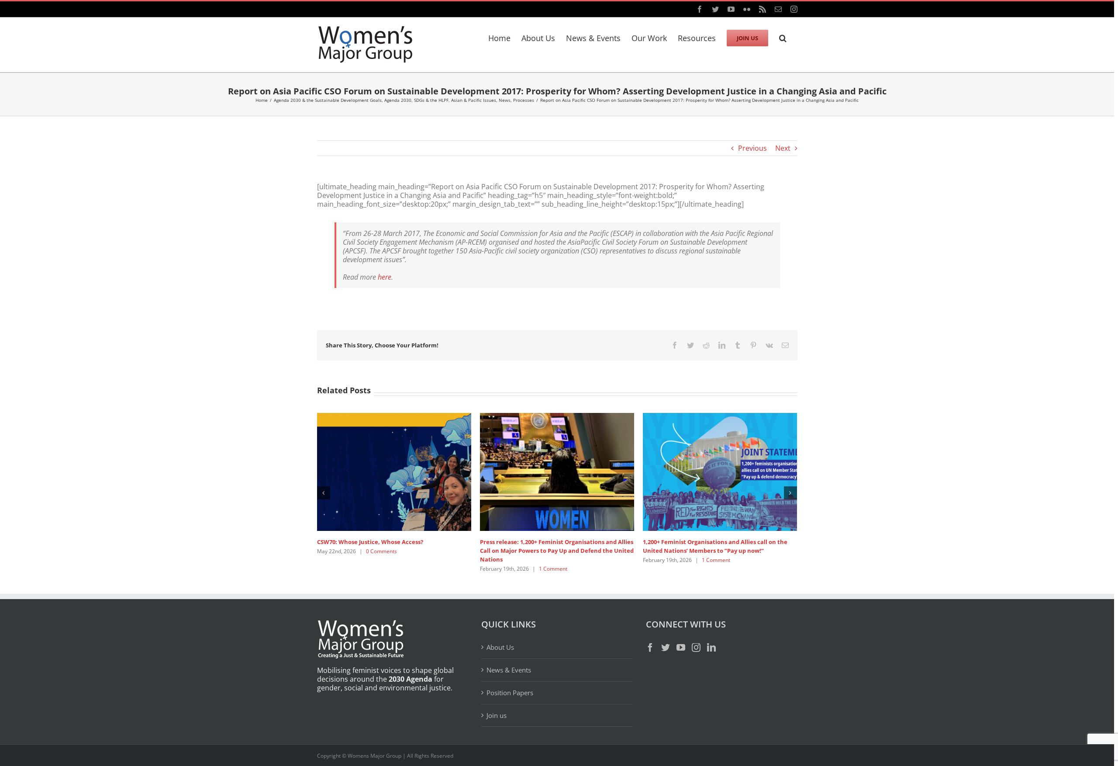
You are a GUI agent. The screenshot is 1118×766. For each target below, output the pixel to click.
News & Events (509, 669)
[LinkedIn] (711, 647)
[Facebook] (650, 647)
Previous (752, 148)
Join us (497, 715)
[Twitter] (665, 647)
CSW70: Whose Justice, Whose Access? (370, 542)
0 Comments (381, 551)
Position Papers (510, 692)
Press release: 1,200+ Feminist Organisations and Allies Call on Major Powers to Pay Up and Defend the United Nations (557, 550)
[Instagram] (696, 647)
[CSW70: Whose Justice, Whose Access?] (394, 471)
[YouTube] (680, 647)
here (384, 277)
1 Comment (553, 568)
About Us (500, 647)
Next (782, 148)
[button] (783, 36)
